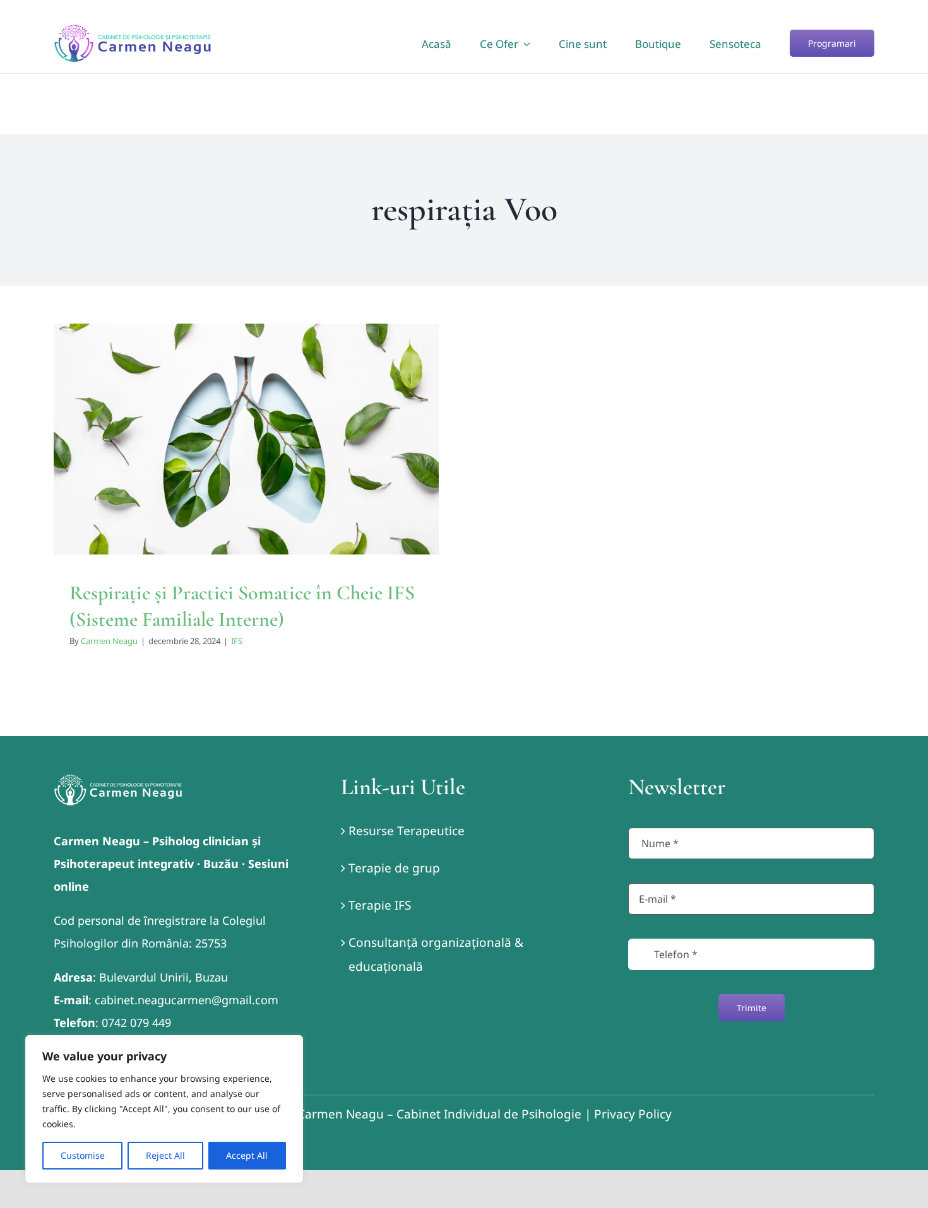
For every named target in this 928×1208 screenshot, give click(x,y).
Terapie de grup (394, 868)
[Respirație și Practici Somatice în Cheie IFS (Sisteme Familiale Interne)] (246, 439)
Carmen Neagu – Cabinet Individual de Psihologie (439, 1114)
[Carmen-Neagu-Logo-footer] (118, 779)
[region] (164, 1109)
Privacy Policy (633, 1114)
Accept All (247, 1155)
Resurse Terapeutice (406, 831)
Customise (83, 1155)
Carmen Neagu (109, 641)
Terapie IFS (379, 905)
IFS (246, 467)
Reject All (165, 1155)
